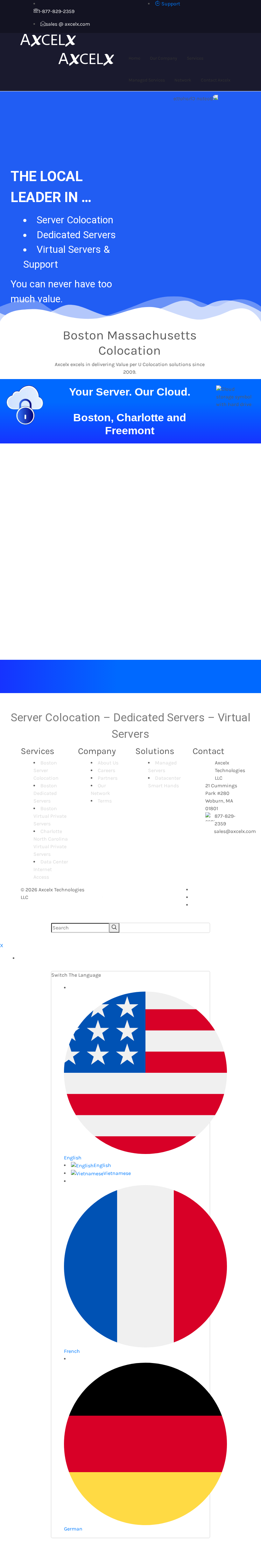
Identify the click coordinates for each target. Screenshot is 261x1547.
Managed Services (147, 80)
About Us (108, 763)
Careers (106, 770)
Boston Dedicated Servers (45, 793)
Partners (107, 778)
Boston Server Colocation (46, 770)
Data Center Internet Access (50, 869)
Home (134, 58)
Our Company (163, 58)
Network (182, 80)
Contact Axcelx (215, 80)
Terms (105, 801)
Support (170, 4)
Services (195, 58)
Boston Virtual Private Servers (50, 816)
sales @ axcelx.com (68, 24)
